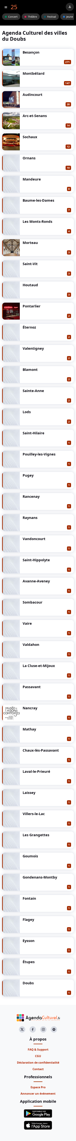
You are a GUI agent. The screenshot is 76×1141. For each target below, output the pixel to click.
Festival (51, 16)
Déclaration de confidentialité (38, 1062)
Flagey (28, 919)
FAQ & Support (38, 1049)
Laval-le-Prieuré (36, 771)
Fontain (29, 898)
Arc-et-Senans (35, 115)
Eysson (28, 940)
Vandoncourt (34, 538)
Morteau (30, 242)
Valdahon (31, 644)
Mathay (29, 729)
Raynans (30, 517)
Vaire (27, 623)
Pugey (28, 475)
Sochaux (30, 136)
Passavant (32, 686)
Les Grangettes (36, 835)
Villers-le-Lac (34, 813)
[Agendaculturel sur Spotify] (54, 1029)
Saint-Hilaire (33, 433)
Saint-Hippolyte (36, 560)
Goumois (30, 856)
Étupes (29, 961)
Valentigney (33, 348)
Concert (12, 16)
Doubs (28, 983)
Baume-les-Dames (38, 200)
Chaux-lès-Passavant (41, 750)
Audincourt (32, 94)
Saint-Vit (30, 263)
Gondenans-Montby (40, 877)
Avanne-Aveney (36, 581)
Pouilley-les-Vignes (39, 454)
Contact (38, 1069)
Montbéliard (34, 73)
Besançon (31, 52)
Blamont (30, 369)
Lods (27, 411)
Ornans (29, 158)
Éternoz (29, 327)
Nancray (30, 708)
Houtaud (30, 285)
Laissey (29, 792)
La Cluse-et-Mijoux (39, 665)
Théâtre (32, 16)
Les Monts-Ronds (37, 221)
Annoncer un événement (38, 1094)
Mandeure (32, 179)
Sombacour (32, 602)
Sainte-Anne (33, 390)
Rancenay (31, 496)
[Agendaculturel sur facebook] (33, 1029)
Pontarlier (31, 306)
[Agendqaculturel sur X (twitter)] (22, 1029)
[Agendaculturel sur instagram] (43, 1029)
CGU (38, 1056)
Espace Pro (38, 1087)
